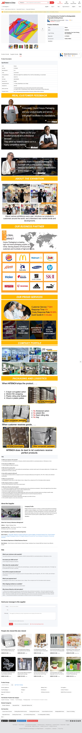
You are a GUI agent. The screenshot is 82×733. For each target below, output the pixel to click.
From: (7, 606)
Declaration (54, 728)
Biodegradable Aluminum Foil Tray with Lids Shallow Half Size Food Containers (8, 651)
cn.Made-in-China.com (53, 726)
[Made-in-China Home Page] (8, 2)
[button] (48, 2)
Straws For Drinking (71, 711)
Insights (68, 724)
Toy (22, 692)
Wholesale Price (48, 724)
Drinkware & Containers (43, 536)
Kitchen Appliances (5, 687)
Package (23, 689)
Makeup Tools (44, 687)
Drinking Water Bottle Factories (20, 711)
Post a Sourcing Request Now (37, 624)
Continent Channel (56, 724)
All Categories (5, 6)
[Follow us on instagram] (74, 720)
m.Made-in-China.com (44, 726)
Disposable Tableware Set (27, 705)
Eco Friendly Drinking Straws (29, 714)
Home (2, 9)
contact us (48, 11)
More (2, 716)
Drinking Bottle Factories (34, 711)
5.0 (65, 55)
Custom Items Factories (7, 711)
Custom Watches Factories (47, 711)
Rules (80, 6)
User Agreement (48, 728)
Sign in (79, 3)
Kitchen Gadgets (32, 534)
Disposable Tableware (30, 9)
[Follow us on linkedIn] (80, 720)
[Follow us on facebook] (70, 720)
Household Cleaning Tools (41, 534)
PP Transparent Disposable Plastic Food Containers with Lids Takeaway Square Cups (8, 674)
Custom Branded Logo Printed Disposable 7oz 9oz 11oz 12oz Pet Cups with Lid (57, 674)
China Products (21, 724)
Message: (6, 613)
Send (11, 624)
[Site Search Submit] (52, 2)
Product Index (62, 724)
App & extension (66, 6)
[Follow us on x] (72, 720)
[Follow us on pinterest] (78, 720)
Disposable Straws (6, 714)
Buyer (52, 6)
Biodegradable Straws (59, 711)
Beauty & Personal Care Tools (31, 536)
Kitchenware (43, 689)
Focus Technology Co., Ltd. (32, 728)
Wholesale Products (41, 724)
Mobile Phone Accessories (66, 692)
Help (58, 6)
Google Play (12, 720)
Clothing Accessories (45, 692)
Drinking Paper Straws (16, 714)
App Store (4, 720)
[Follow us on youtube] (76, 720)
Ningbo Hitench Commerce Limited (57, 20)
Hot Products (15, 724)
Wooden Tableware (6, 705)
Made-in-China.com (35, 726)
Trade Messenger (21, 720)
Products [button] (22, 2)
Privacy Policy (60, 728)
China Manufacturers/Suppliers (30, 724)
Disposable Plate (16, 705)
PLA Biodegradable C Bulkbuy (44, 714)
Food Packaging (4, 689)
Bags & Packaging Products (13, 536)
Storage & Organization (23, 534)
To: (7, 610)
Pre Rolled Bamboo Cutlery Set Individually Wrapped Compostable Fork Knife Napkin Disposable (41, 651)
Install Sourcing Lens (33, 720)
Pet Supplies (22, 536)
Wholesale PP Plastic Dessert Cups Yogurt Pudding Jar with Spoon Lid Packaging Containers (73, 651)
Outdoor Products (64, 689)
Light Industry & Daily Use (10, 9)
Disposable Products (21, 9)
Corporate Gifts (24, 687)
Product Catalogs (19, 684)
